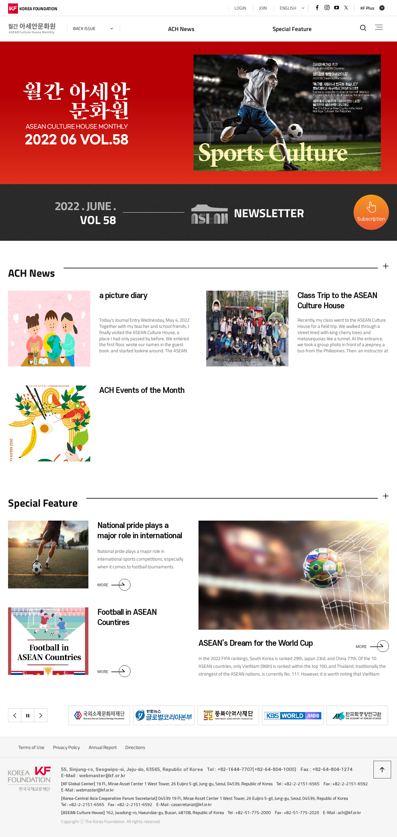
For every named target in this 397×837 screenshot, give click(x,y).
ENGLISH (288, 8)
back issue (84, 28)
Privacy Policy (66, 747)
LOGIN (240, 8)
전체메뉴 (378, 27)
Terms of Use (31, 747)
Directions (135, 747)
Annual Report (103, 747)
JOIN (263, 8)
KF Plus (367, 8)
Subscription (371, 219)
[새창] (99, 715)
